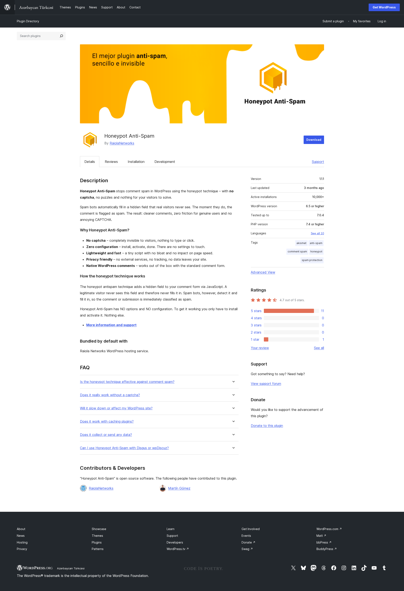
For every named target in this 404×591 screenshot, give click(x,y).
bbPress (324, 542)
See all (319, 348)
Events (246, 535)
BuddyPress (326, 549)
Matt (321, 535)
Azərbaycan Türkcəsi (71, 568)
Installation (136, 162)
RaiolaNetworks (122, 143)
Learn (170, 529)
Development (164, 162)
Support (318, 162)
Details (89, 162)
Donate (248, 542)
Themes (97, 535)
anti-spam (316, 243)
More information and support (111, 325)
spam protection (312, 260)
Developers (175, 542)
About (21, 529)
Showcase (99, 529)
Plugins (97, 542)
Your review (260, 348)
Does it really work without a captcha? (110, 395)
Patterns (98, 549)
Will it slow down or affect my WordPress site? (116, 408)
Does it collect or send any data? (106, 435)
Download (313, 139)
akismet (301, 243)
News (21, 535)
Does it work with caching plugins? (107, 421)
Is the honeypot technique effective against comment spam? (127, 382)
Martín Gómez (179, 488)
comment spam (297, 251)
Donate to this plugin (267, 425)
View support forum (266, 383)
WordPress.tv (178, 549)
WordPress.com (329, 529)
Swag (247, 549)
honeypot (316, 251)
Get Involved (251, 529)
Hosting (22, 542)
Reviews (111, 162)
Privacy (22, 549)
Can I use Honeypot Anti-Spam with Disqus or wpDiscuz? (124, 448)
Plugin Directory (28, 21)
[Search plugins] (61, 36)
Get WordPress (384, 7)
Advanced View (263, 272)
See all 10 (317, 233)
